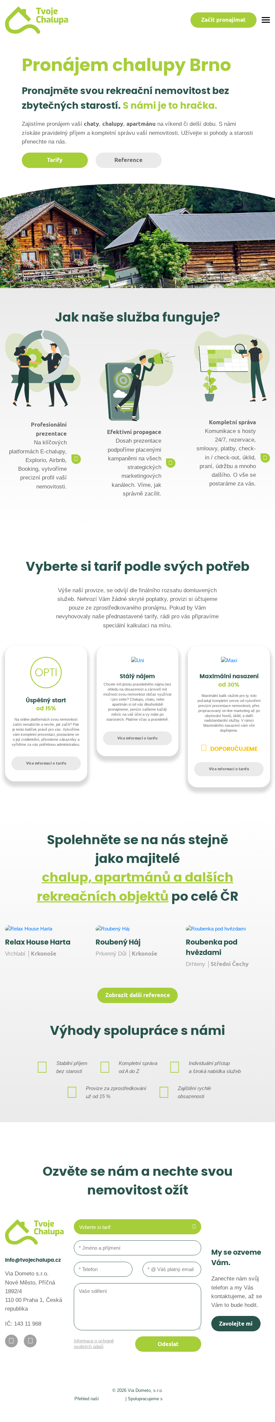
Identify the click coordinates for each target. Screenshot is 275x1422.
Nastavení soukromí (101, 1409)
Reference (128, 160)
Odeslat (168, 1344)
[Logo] (36, 20)
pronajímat (223, 19)
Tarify (54, 160)
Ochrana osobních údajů (156, 1409)
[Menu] (266, 20)
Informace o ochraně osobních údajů (94, 1343)
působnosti (112, 1398)
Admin (67, 1409)
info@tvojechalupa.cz (33, 1260)
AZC (210, 1409)
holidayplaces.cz (182, 1398)
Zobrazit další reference (137, 995)
